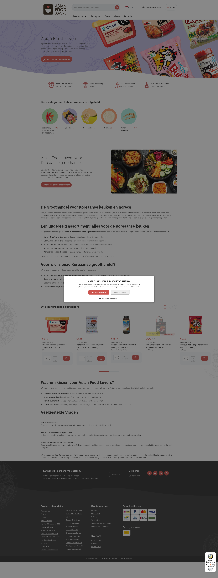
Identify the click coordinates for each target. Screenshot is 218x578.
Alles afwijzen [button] (120, 292)
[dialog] (109, 289)
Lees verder (136, 287)
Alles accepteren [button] (99, 292)
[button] (109, 298)
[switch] (210, 569)
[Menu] (214, 553)
